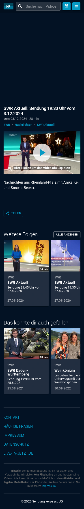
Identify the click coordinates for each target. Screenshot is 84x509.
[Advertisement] (42, 60)
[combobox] (43, 6)
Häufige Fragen (18, 426)
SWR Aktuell (46, 125)
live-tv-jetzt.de (18, 453)
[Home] (10, 6)
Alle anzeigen (67, 234)
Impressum (14, 435)
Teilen (13, 213)
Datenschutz (16, 444)
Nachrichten (24, 125)
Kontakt (12, 417)
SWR (7, 125)
